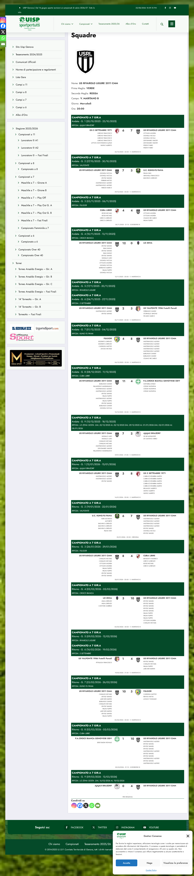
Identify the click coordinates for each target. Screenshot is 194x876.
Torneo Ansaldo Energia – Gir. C (35, 284)
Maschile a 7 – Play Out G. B (36, 213)
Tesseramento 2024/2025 (29, 54)
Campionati (84, 23)
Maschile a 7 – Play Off (33, 197)
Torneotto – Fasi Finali (29, 314)
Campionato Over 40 (29, 249)
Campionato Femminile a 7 (35, 228)
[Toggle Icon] (171, 23)
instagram (127, 827)
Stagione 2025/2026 (27, 128)
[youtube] (175, 8)
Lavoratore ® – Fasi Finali (34, 155)
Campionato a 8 (29, 169)
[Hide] (1, 50)
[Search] (162, 24)
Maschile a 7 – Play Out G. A (36, 205)
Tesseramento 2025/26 (109, 23)
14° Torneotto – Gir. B (29, 307)
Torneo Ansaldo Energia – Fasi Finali (37, 291)
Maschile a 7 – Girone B (34, 190)
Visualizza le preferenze (175, 863)
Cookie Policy (151, 870)
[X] (86, 805)
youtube (154, 827)
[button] (187, 836)
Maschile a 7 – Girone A (34, 182)
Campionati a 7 (26, 177)
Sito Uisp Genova (24, 47)
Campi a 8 (21, 92)
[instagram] (170, 8)
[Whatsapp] (91, 805)
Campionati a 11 (26, 134)
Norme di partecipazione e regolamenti (36, 69)
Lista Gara (21, 77)
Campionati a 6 (26, 235)
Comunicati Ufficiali (26, 62)
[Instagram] (74, 805)
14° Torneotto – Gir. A (29, 299)
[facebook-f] (165, 8)
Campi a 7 (21, 99)
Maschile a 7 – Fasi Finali (34, 220)
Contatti (145, 23)
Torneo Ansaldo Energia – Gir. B (35, 276)
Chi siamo (65, 23)
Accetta (126, 863)
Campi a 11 (21, 84)
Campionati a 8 (26, 163)
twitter (102, 827)
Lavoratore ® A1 (29, 140)
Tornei (19, 263)
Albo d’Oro (131, 23)
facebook (77, 827)
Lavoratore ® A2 (29, 147)
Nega (149, 863)
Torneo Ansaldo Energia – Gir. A (35, 269)
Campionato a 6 (29, 241)
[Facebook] (80, 805)
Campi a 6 (21, 107)
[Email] (97, 805)
